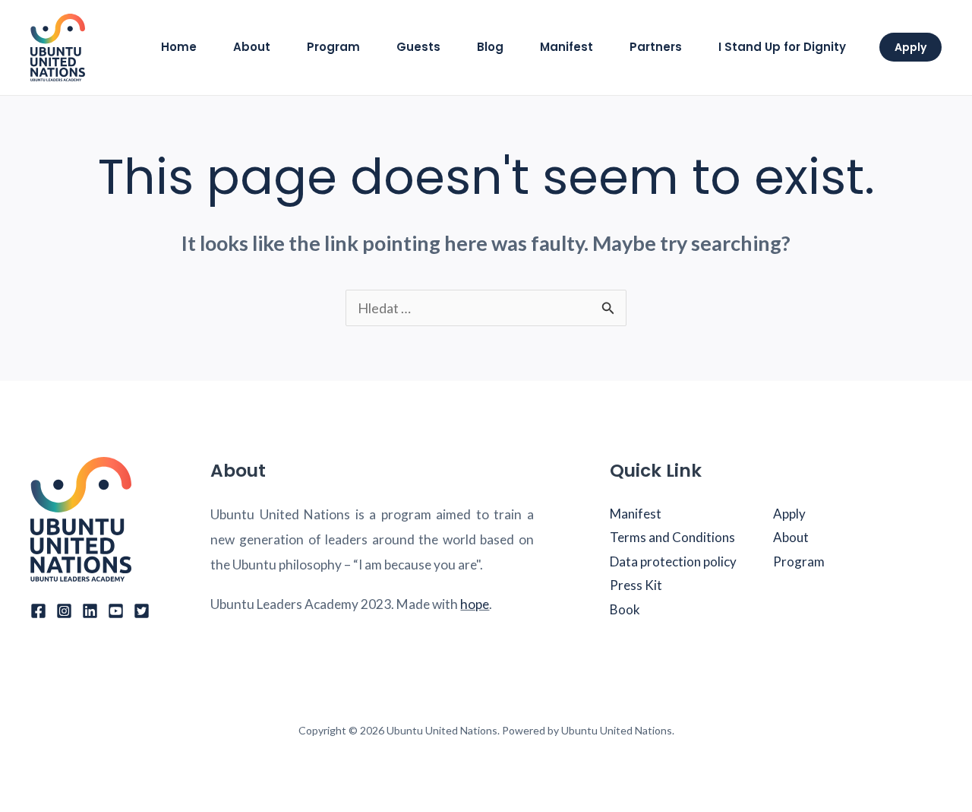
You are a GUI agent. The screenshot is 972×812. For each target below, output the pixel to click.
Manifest (635, 514)
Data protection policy (673, 561)
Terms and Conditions (672, 537)
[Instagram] (64, 611)
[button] (910, 47)
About (791, 537)
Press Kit (636, 585)
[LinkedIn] (90, 611)
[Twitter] (142, 611)
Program (799, 561)
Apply (789, 514)
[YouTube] (116, 611)
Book (625, 609)
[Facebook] (38, 611)
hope (474, 604)
